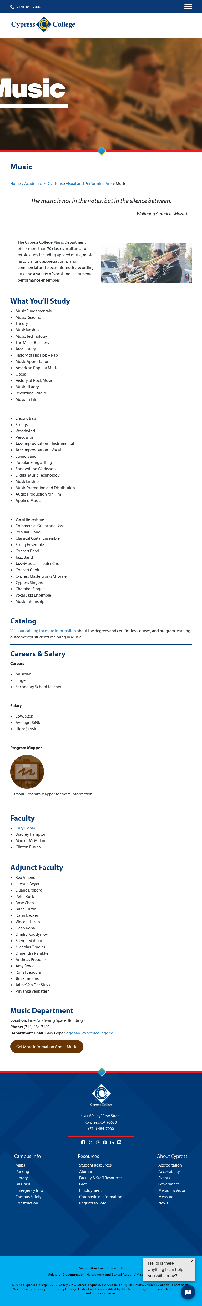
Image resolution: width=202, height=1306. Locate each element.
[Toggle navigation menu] (188, 7)
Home (15, 183)
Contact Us (115, 1268)
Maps (20, 1165)
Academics (33, 183)
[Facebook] (83, 1142)
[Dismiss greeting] (191, 1261)
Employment (90, 1190)
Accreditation (170, 1165)
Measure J (167, 1196)
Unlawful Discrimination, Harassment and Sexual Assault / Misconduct (101, 1274)
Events (164, 1177)
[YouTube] (119, 1142)
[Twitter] (90, 1142)
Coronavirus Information (100, 1196)
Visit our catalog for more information (43, 630)
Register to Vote (92, 1202)
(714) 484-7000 (28, 6)
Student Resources (95, 1165)
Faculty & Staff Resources (100, 1177)
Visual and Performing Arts (89, 183)
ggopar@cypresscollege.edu (91, 1032)
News (163, 1202)
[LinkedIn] (112, 1142)
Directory (96, 1268)
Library (22, 1177)
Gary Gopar (25, 827)
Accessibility (169, 1171)
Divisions (55, 183)
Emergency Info (29, 1190)
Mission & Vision (172, 1190)
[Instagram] (98, 1142)
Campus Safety (29, 1196)
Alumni (85, 1171)
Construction (27, 1202)
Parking (22, 1171)
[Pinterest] (105, 1142)
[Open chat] (188, 1292)
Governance (169, 1184)
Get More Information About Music (46, 1046)
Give (83, 1184)
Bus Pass (23, 1184)
